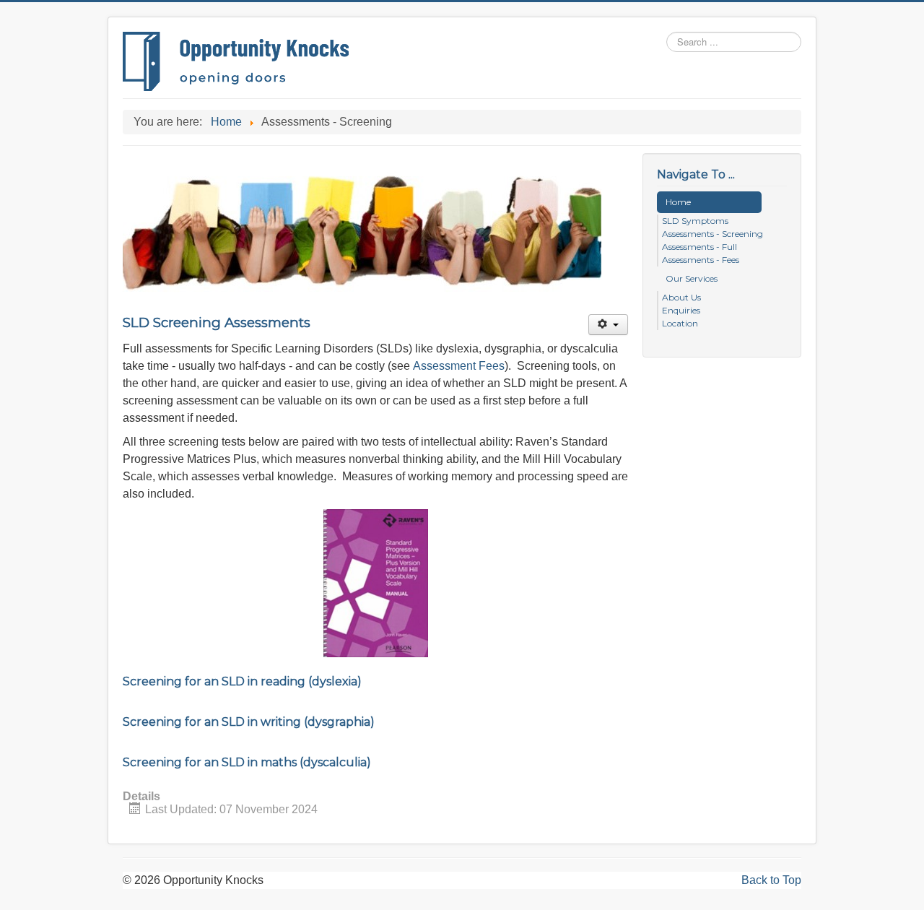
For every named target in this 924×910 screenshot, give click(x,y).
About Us (681, 297)
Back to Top (771, 880)
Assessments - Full (699, 246)
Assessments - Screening (712, 233)
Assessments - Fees (700, 259)
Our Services (692, 278)
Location (680, 323)
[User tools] (608, 324)
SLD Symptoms (695, 220)
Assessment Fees (459, 366)
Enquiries (681, 310)
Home (678, 201)
